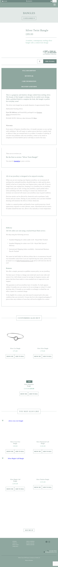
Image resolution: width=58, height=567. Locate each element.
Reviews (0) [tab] (29, 76)
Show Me (9, 356)
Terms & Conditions (30, 541)
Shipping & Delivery (30, 544)
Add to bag (50, 61)
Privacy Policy (15, 544)
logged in (17, 161)
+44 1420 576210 (53, 550)
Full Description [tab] (29, 70)
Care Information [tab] (29, 81)
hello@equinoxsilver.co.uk (25, 261)
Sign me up (29, 530)
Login (5, 1)
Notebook (14, 541)
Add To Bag (19, 356)
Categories (28, 18)
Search (29, 1)
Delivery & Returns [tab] (29, 86)
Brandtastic (31, 560)
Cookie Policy (15, 546)
